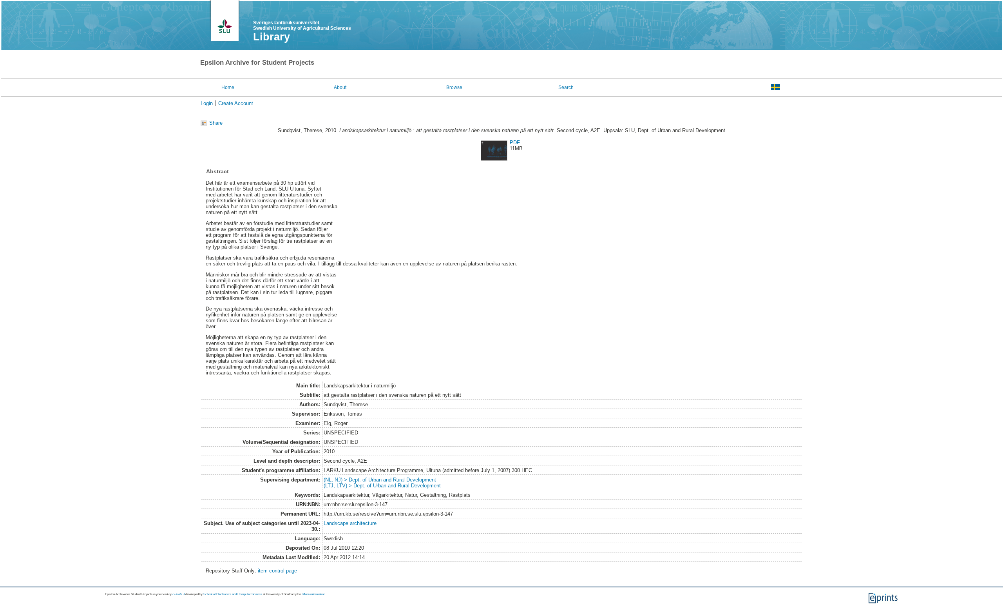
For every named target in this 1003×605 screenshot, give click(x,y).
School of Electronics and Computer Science (232, 594)
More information (313, 594)
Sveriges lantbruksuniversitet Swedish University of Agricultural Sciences (302, 25)
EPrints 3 (178, 594)
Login (207, 103)
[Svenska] (775, 87)
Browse (454, 87)
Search (566, 87)
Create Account (235, 103)
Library (271, 37)
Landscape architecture (350, 523)
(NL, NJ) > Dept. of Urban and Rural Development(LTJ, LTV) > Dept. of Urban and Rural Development (382, 483)
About (340, 87)
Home (227, 87)
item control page (277, 571)
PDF (515, 142)
